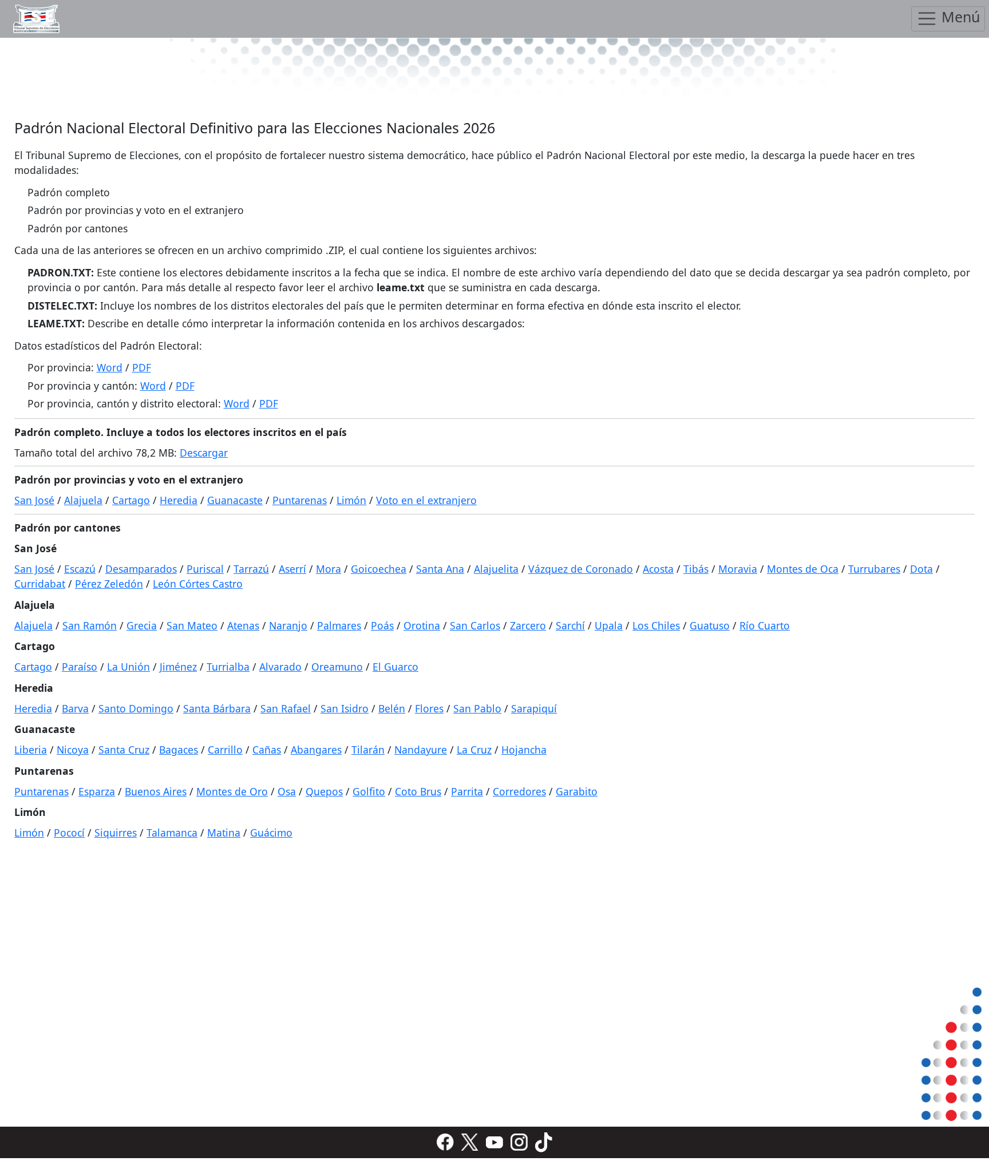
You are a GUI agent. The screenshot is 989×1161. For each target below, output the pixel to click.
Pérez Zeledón (109, 584)
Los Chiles (656, 625)
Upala (609, 625)
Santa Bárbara (217, 708)
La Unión (128, 666)
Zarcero (528, 625)
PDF (141, 367)
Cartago (131, 500)
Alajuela (83, 500)
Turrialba (228, 666)
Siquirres (115, 832)
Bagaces (178, 749)
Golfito (369, 791)
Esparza (96, 791)
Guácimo (271, 832)
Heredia (178, 500)
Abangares (316, 749)
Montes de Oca (802, 569)
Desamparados (141, 569)
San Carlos (475, 625)
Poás (382, 625)
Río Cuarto (764, 625)
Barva (75, 708)
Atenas (243, 625)
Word (109, 367)
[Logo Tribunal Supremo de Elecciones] (36, 19)
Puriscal (205, 569)
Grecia (141, 625)
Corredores (519, 791)
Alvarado (280, 666)
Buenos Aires (156, 791)
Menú (958, 17)
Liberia (30, 749)
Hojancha (524, 749)
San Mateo (192, 625)
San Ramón (89, 625)
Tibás (696, 569)
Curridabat (39, 584)
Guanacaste (235, 500)
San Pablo (477, 708)
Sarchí (570, 625)
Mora (328, 569)
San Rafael (285, 708)
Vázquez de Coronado (580, 569)
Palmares (339, 625)
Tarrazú (251, 569)
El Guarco (395, 666)
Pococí (69, 832)
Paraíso (79, 666)
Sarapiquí (534, 708)
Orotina (421, 625)
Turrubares (874, 569)
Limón (351, 500)
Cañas (266, 749)
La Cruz (474, 749)
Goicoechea (378, 569)
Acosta (658, 569)
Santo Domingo (135, 708)
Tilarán (368, 749)
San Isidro (345, 708)
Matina (223, 832)
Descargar (204, 452)
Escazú (80, 569)
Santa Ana (440, 569)
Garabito (577, 791)
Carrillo (225, 749)
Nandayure (420, 749)
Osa (287, 791)
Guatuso (710, 625)
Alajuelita (496, 569)
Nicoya (73, 749)
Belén (391, 708)
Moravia (737, 569)
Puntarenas (299, 500)
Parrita (467, 791)
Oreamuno (337, 666)
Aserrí (292, 569)
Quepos (324, 791)
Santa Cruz (123, 749)
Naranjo (288, 625)
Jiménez (178, 666)
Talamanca (172, 832)
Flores (429, 708)
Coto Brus (418, 791)
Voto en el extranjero (426, 500)
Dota (921, 569)
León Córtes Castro (198, 584)
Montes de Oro (232, 791)
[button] (445, 1142)
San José (34, 500)
